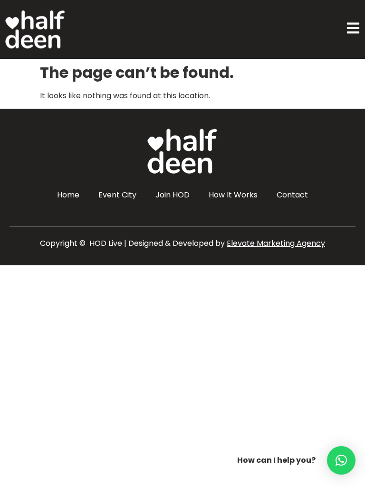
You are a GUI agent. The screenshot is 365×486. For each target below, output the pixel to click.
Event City (117, 194)
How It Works (233, 194)
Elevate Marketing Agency (276, 243)
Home (68, 194)
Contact (292, 194)
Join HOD (172, 194)
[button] (341, 460)
